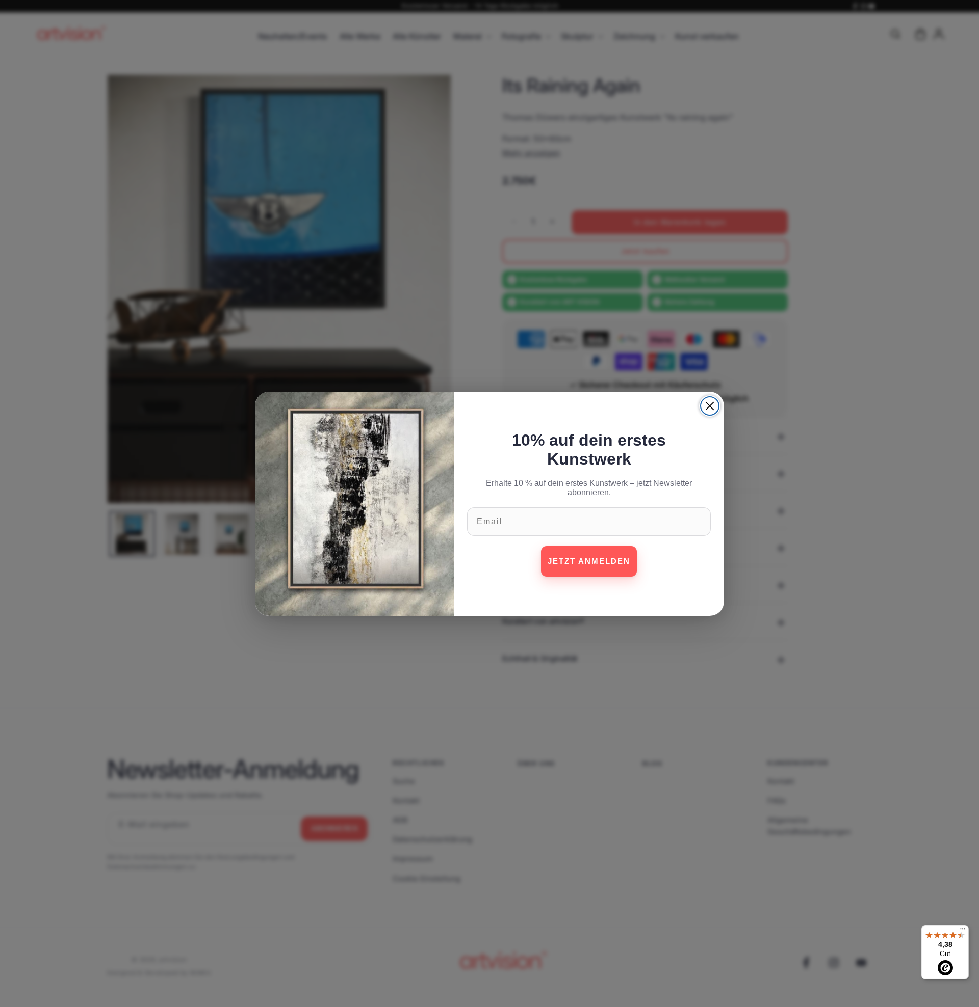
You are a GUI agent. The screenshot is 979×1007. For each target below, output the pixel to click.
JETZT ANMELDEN (589, 561)
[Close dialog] (710, 406)
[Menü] (963, 931)
